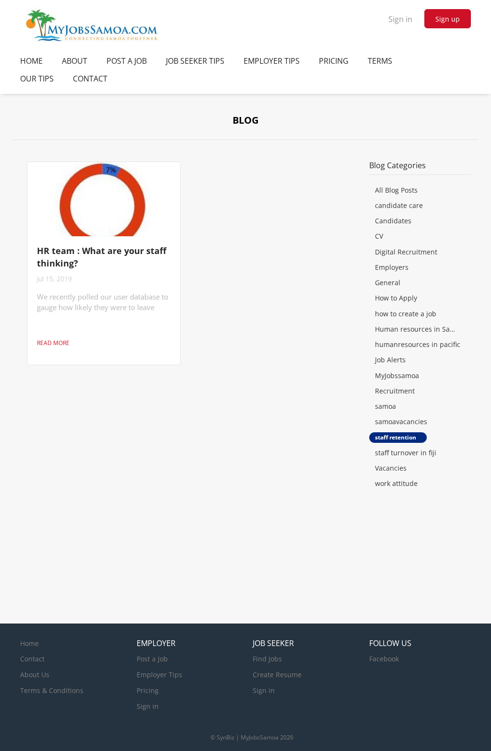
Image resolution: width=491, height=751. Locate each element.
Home (29, 643)
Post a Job (152, 658)
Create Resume (277, 674)
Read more (53, 343)
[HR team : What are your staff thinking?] (103, 199)
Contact (32, 658)
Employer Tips (159, 674)
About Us (34, 674)
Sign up (447, 18)
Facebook (384, 658)
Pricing (148, 690)
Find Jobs (267, 658)
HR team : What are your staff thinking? (101, 257)
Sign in (400, 19)
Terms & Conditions (51, 690)
